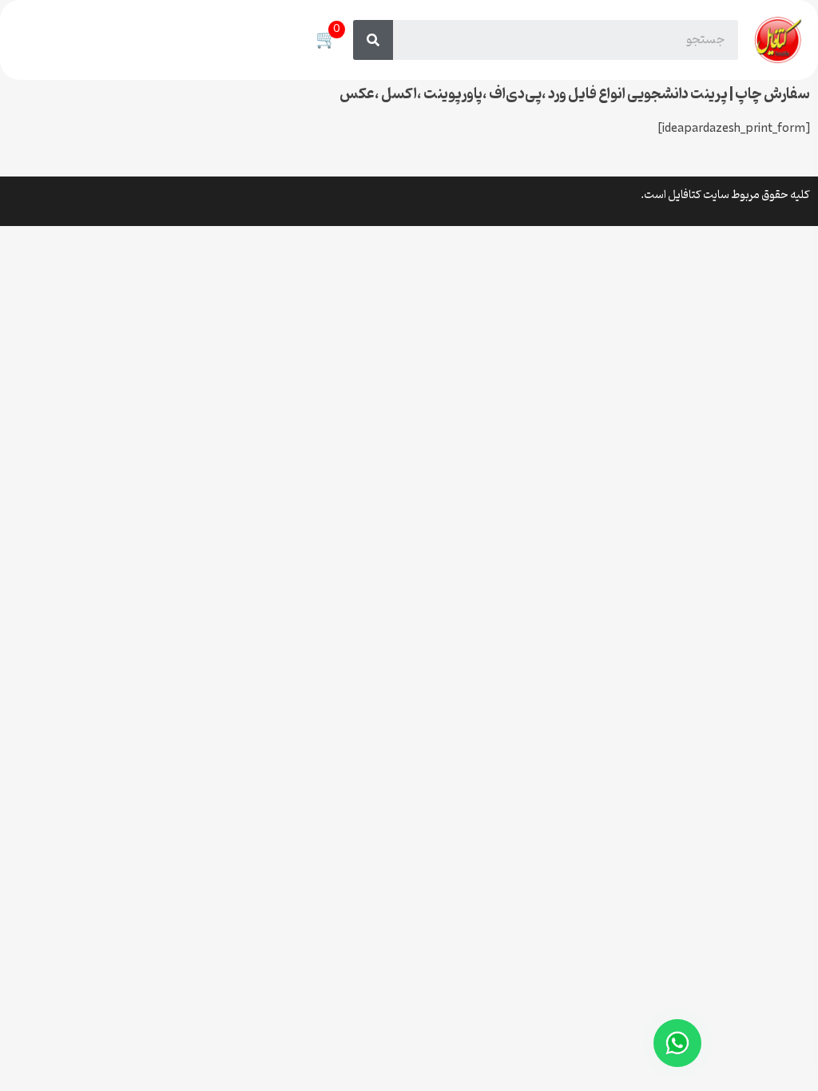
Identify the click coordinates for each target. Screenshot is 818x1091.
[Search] (373, 40)
